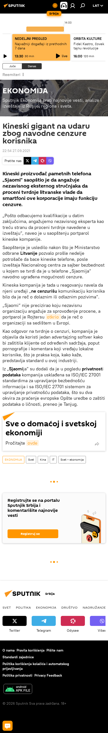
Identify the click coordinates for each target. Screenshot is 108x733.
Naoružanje (94, 607)
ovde (32, 443)
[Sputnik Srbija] (15, 7)
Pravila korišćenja (30, 650)
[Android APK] (18, 689)
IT (53, 459)
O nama (9, 650)
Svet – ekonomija (72, 459)
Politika (23, 607)
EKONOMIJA (13, 459)
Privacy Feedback (48, 675)
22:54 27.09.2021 (16, 150)
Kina (43, 459)
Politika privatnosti (17, 675)
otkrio (53, 317)
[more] (97, 444)
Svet (31, 459)
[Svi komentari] (8, 726)
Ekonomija (46, 607)
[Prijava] (73, 6)
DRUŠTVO (69, 607)
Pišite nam (54, 650)
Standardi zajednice (18, 657)
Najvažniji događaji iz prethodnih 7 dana (41, 46)
